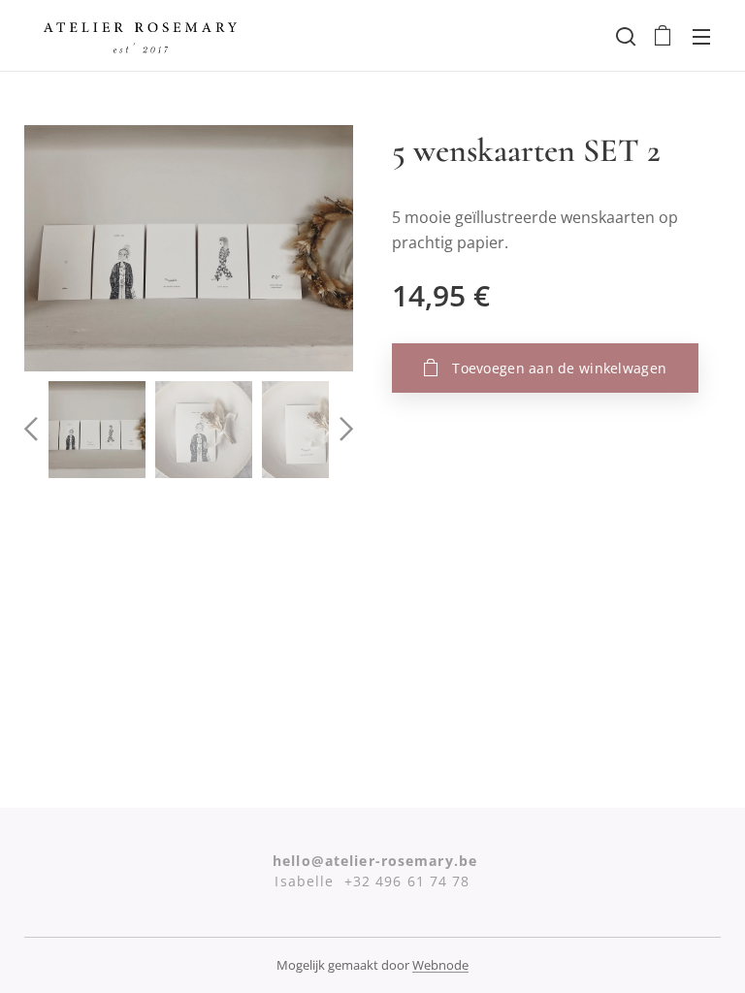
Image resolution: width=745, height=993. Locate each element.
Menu (701, 35)
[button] (623, 36)
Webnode (440, 965)
